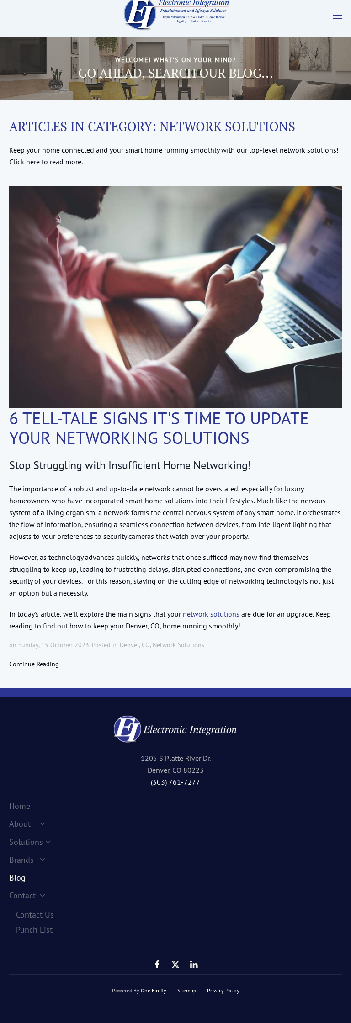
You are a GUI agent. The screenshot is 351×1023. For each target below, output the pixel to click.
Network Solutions (178, 645)
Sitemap (186, 990)
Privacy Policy (223, 990)
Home (19, 806)
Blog (17, 877)
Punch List (34, 929)
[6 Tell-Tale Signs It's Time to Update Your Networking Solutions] (175, 297)
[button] (337, 18)
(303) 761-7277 (175, 781)
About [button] (20, 823)
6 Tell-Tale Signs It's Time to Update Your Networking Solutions (159, 428)
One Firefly (153, 990)
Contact (22, 895)
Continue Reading (34, 664)
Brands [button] (21, 859)
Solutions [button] (26, 842)
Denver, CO (135, 645)
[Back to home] (175, 18)
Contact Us (35, 914)
